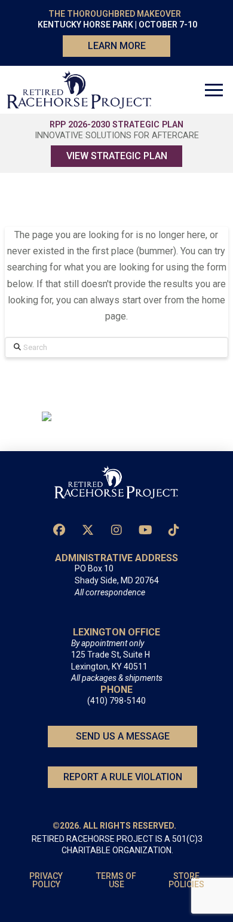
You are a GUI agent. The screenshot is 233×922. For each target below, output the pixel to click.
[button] (214, 89)
